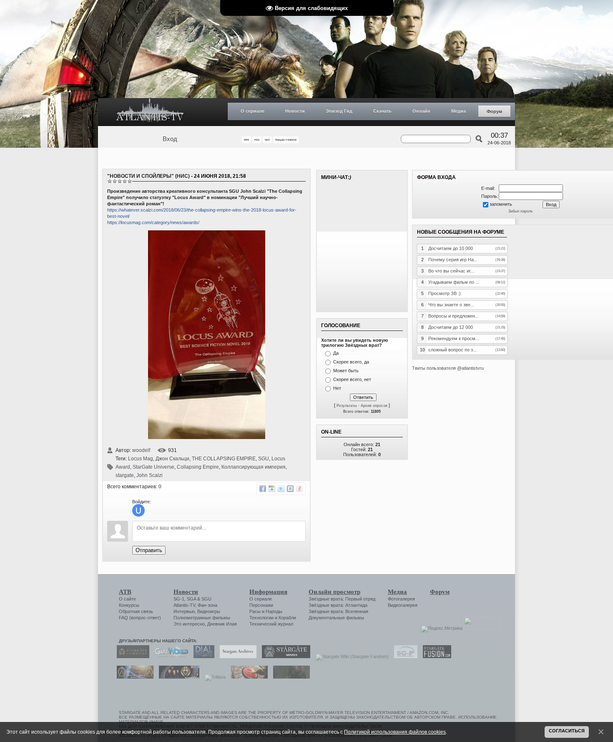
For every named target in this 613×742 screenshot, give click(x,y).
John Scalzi (149, 475)
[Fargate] (247, 676)
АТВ (125, 591)
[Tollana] (213, 676)
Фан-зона (207, 605)
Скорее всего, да (351, 361)
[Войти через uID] (138, 510)
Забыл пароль (520, 211)
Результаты (347, 406)
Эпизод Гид (339, 111)
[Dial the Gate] (201, 656)
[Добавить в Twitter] (281, 488)
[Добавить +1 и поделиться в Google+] (272, 488)
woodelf (141, 450)
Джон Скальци (172, 459)
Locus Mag (140, 459)
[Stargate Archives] (236, 656)
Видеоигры (208, 611)
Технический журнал (271, 623)
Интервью (184, 611)
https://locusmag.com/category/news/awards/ (153, 222)
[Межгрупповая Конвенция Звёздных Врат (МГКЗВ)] (133, 676)
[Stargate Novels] (284, 656)
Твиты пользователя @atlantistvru (448, 368)
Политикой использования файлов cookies (395, 731)
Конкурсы (129, 605)
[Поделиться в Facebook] (262, 488)
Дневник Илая (222, 623)
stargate (125, 475)
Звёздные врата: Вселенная (338, 611)
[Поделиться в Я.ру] (299, 488)
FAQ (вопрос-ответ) (140, 617)
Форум (494, 111)
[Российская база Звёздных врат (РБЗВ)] (177, 676)
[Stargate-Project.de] (403, 656)
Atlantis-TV (184, 605)
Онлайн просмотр (334, 591)
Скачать (382, 111)
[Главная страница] (150, 112)
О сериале (252, 111)
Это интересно (189, 623)
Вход (170, 139)
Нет (337, 388)
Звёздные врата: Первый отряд (342, 598)
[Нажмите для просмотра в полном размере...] (206, 437)
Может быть (346, 370)
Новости (295, 111)
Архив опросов (374, 406)
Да (336, 353)
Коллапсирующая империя (253, 467)
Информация (268, 591)
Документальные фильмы (336, 617)
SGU (263, 459)
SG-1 (178, 598)
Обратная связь (136, 611)
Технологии (261, 617)
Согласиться (567, 730)
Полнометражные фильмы (201, 617)
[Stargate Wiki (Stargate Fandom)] (350, 656)
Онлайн (421, 111)
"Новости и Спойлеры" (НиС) (148, 176)
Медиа (458, 111)
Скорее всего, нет (352, 379)
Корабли (287, 617)
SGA (191, 598)
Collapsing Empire (198, 467)
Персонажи (261, 605)
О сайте (127, 598)
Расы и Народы (265, 611)
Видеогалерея (402, 605)
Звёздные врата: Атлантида (338, 605)
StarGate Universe (153, 467)
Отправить (149, 550)
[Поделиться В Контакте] (290, 488)
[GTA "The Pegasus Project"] (289, 676)
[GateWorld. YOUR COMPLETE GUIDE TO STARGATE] (169, 656)
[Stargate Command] (131, 656)
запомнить (501, 204)
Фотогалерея (401, 598)
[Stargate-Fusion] (435, 656)
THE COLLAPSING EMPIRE (224, 459)
